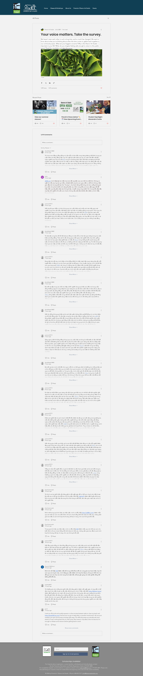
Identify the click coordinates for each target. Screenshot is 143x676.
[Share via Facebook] (41, 83)
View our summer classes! (41, 118)
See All (108, 97)
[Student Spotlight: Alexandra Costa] (98, 107)
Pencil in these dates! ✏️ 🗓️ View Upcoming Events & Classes (71, 118)
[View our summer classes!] (45, 107)
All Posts (36, 18)
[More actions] (101, 30)
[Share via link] (54, 83)
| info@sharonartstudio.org (90, 673)
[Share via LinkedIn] (50, 83)
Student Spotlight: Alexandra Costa (95, 118)
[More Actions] (101, 152)
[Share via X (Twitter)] (46, 83)
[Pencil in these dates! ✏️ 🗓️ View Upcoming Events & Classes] (71, 107)
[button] (108, 18)
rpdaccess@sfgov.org (85, 668)
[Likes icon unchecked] (46, 172)
